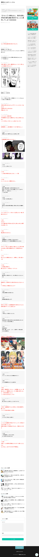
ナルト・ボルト (8, 22)
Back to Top (19, 547)
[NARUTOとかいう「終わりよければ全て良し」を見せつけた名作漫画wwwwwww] (2, 476)
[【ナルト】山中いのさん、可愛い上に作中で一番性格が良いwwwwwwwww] (2, 481)
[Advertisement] (13, 30)
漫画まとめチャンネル (8, 2)
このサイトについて (19, 551)
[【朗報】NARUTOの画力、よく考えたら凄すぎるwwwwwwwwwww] (2, 485)
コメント (3, 522)
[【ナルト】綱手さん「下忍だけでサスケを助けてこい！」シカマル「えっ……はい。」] (2, 489)
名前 (3, 533)
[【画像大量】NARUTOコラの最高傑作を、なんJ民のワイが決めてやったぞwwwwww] (2, 472)
